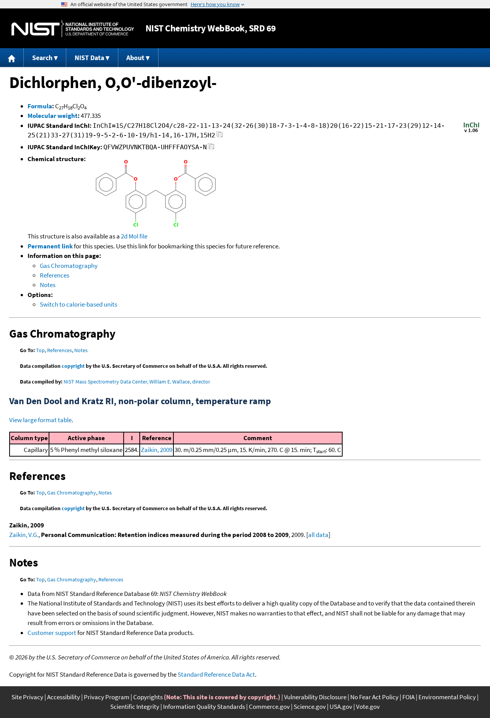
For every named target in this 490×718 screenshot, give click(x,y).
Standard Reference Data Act (216, 674)
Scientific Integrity (134, 706)
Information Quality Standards (204, 706)
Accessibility (63, 697)
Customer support (52, 632)
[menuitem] (12, 57)
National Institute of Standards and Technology (72, 28)
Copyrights (148, 697)
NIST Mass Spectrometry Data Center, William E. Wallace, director (137, 381)
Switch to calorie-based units (78, 304)
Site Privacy (27, 697)
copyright (73, 365)
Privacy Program (106, 697)
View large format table (40, 420)
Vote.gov (368, 706)
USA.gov (341, 706)
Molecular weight (53, 115)
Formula (40, 106)
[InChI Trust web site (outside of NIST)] (471, 131)
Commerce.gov (269, 706)
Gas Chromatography (69, 265)
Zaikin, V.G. (23, 534)
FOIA (408, 697)
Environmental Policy (447, 697)
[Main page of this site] (12, 57)
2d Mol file (134, 236)
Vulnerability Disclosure (315, 697)
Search (42, 57)
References (54, 275)
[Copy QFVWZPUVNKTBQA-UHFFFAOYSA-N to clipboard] (211, 148)
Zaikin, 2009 (156, 449)
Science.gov (310, 706)
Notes (48, 285)
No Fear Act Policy (374, 697)
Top (40, 350)
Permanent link (50, 246)
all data (318, 534)
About (135, 57)
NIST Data (89, 57)
